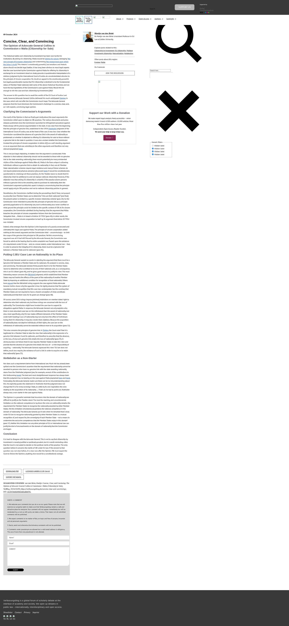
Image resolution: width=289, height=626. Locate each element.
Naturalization (118, 53)
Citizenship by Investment (104, 50)
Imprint (36, 612)
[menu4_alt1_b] (79, 17)
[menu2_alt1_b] (97, 17)
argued (10, 283)
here (20, 149)
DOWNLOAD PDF (12, 471)
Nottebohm (128, 53)
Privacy (27, 612)
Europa (97, 62)
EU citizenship (120, 50)
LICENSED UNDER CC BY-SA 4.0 (38, 471)
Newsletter (8, 612)
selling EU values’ (52, 59)
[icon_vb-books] (106, 17)
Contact (18, 612)
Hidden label (159, 146)
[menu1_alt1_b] (88, 17)
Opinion (63, 98)
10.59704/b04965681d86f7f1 (19, 492)
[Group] (94, 5)
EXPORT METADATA (13, 477)
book (19, 375)
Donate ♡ (109, 138)
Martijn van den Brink (104, 33)
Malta (103, 62)
